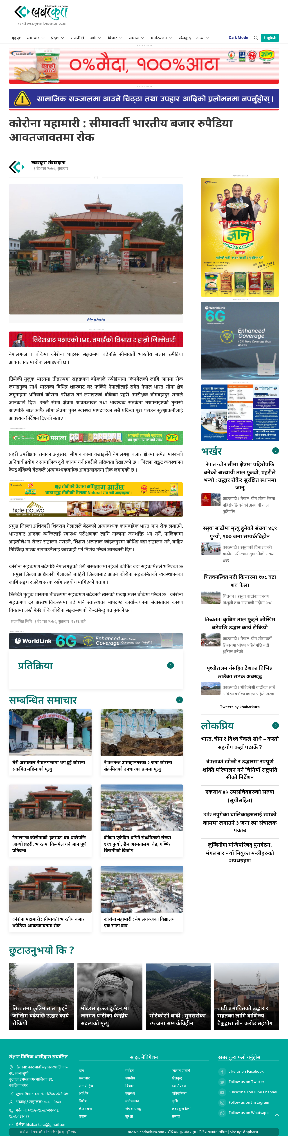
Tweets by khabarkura (240, 706)
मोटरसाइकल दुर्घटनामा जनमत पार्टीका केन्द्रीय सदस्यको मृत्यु (105, 1015)
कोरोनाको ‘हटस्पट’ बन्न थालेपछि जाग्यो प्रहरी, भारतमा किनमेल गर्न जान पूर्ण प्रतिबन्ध (49, 844)
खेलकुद (185, 37)
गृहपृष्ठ (16, 37)
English (269, 37)
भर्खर (211, 451)
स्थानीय (130, 1078)
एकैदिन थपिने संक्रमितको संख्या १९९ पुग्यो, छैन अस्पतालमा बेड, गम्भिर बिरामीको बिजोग (137, 844)
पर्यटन (129, 1070)
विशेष (83, 1101)
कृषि (175, 1101)
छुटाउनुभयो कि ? (41, 950)
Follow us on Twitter (246, 1081)
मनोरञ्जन (159, 37)
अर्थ (93, 37)
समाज (134, 37)
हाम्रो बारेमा (39, 1131)
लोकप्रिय (217, 725)
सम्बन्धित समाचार (43, 700)
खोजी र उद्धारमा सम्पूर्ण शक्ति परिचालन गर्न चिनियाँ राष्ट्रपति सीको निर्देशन (239, 769)
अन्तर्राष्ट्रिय (86, 1085)
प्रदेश (55, 37)
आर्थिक (83, 1093)
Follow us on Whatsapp (249, 1112)
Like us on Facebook (246, 1071)
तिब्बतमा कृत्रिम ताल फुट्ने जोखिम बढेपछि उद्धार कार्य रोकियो (40, 1015)
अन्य (199, 37)
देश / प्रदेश (179, 1085)
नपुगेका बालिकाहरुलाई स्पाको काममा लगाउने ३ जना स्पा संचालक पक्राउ (240, 822)
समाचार (33, 37)
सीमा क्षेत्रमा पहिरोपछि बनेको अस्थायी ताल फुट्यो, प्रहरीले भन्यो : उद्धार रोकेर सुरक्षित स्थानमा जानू (240, 475)
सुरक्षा (129, 1116)
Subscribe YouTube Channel (253, 1092)
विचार (112, 37)
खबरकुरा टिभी (181, 1108)
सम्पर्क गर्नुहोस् (55, 1131)
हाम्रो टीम (25, 1131)
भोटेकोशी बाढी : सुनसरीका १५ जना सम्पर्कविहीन (177, 1019)
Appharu (250, 1131)
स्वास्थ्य (130, 1093)
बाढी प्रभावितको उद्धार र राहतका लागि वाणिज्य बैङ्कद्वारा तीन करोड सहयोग (245, 1015)
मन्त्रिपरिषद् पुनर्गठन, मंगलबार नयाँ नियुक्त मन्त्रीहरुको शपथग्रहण (240, 852)
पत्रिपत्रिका (179, 1093)
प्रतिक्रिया (35, 665)
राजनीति (77, 37)
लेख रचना (85, 1108)
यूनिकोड (71, 1131)
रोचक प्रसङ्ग (133, 1108)
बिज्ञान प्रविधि (181, 1070)
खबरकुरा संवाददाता (48, 163)
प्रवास (82, 1116)
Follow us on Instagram (249, 1102)
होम (81, 1070)
